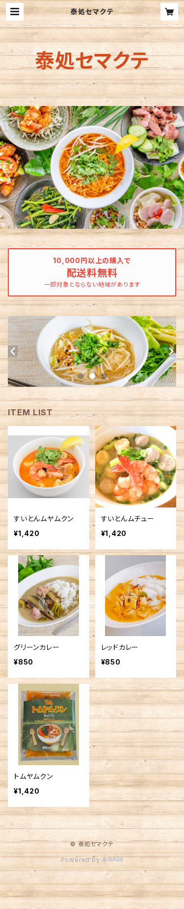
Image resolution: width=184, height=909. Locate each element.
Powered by (81, 859)
